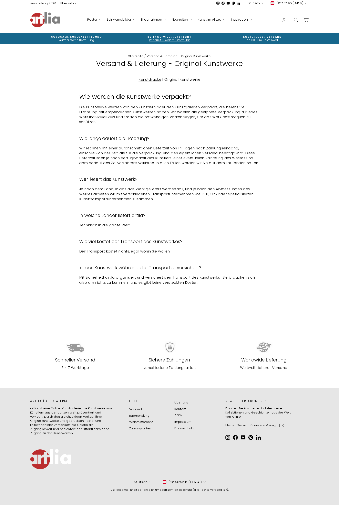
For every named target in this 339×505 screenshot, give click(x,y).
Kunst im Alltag (210, 19)
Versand (135, 409)
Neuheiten (180, 19)
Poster (92, 19)
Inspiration (240, 19)
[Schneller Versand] (75, 347)
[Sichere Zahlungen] (170, 347)
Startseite (136, 56)
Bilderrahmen (152, 19)
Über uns (181, 402)
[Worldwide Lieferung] (264, 347)
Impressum (182, 422)
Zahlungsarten (140, 428)
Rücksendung (139, 416)
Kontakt (180, 409)
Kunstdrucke (150, 79)
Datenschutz (184, 428)
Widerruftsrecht (141, 422)
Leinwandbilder (119, 19)
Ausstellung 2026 (43, 3)
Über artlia (68, 3)
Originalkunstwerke (44, 421)
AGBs (178, 415)
